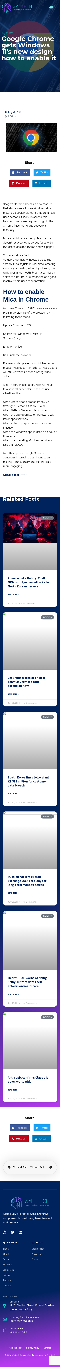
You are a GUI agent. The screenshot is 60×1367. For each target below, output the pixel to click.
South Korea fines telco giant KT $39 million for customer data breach (28, 781)
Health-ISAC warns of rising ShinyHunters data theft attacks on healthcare (27, 982)
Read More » (13, 594)
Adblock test (11, 474)
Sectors (7, 1259)
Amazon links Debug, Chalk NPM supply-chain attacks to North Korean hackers (28, 582)
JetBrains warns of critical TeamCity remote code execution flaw (26, 682)
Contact (7, 1285)
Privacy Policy (38, 1254)
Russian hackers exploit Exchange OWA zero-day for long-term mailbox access (27, 881)
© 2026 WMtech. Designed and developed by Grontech (30, 1355)
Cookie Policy (38, 1248)
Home (6, 1248)
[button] (51, 7)
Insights (7, 1280)
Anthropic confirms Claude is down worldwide (28, 1079)
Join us (6, 1275)
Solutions (7, 1264)
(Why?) (24, 474)
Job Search (8, 1269)
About (6, 1254)
